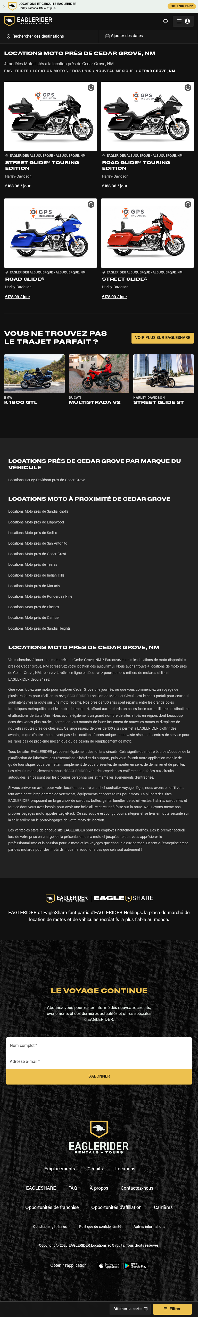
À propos (99, 1188)
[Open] (98, 35)
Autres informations (149, 1227)
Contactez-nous (137, 1188)
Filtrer (175, 1309)
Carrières (163, 1208)
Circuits (95, 1169)
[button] (50, 136)
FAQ (72, 1188)
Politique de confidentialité (100, 1227)
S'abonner (99, 1077)
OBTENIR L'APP (182, 6)
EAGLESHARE (41, 1188)
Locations (125, 1169)
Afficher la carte (127, 1309)
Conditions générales (50, 1227)
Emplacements (59, 1169)
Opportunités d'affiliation (116, 1208)
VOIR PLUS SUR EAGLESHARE (162, 338)
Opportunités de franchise (52, 1208)
